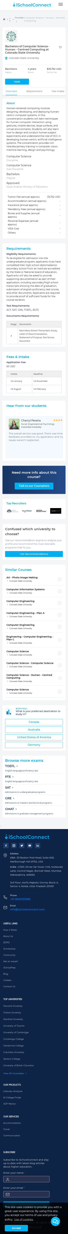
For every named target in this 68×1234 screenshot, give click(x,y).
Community (9, 955)
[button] (55, 1221)
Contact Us (9, 986)
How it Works (10, 930)
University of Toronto (13, 1026)
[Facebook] (6, 845)
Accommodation (12, 1123)
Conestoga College (13, 1039)
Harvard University (12, 1006)
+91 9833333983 (20, 899)
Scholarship (9, 949)
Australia (34, 729)
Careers (7, 980)
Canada (34, 722)
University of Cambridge (16, 1032)
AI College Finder (12, 1097)
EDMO (6, 942)
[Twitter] (21, 845)
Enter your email (14, 1187)
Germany (34, 744)
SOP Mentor (9, 1104)
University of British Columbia (18, 1065)
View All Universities (13, 1073)
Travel (6, 1129)
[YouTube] (29, 845)
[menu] (61, 4)
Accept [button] (16, 1228)
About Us (8, 936)
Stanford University (13, 1019)
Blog (5, 974)
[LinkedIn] (37, 845)
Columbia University (13, 1052)
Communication (11, 1135)
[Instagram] (14, 845)
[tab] (11, 91)
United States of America (34, 737)
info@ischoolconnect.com (27, 909)
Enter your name (13, 1172)
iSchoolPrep (9, 968)
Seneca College (11, 1059)
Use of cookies (23, 1219)
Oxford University (12, 1013)
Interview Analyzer (12, 1091)
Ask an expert (10, 961)
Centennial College (13, 1046)
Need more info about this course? (34, 475)
